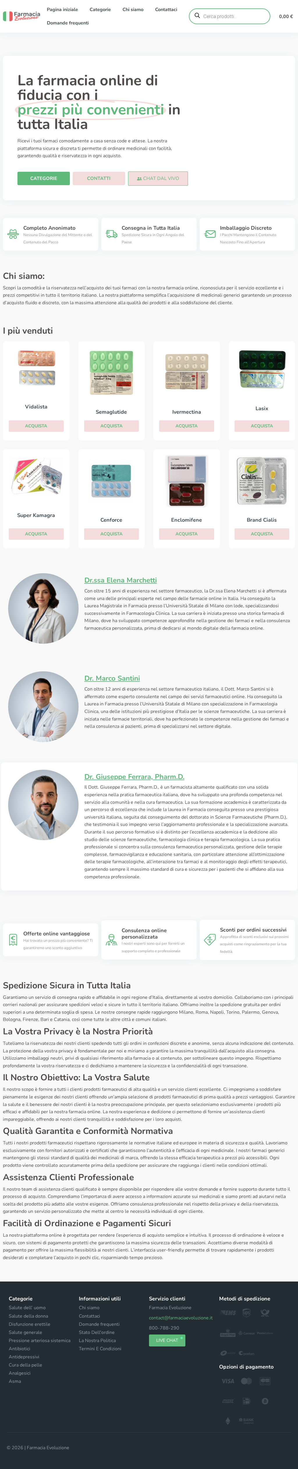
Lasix (262, 408)
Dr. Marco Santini (112, 678)
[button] (158, 178)
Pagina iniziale (62, 9)
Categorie (100, 9)
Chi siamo (133, 9)
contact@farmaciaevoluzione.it (181, 1318)
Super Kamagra (36, 515)
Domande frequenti (68, 23)
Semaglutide (111, 412)
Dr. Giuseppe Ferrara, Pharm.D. (134, 776)
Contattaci (166, 9)
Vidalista (36, 406)
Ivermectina (186, 412)
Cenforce (111, 520)
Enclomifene (186, 520)
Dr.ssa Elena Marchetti (120, 580)
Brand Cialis (262, 520)
